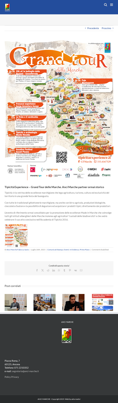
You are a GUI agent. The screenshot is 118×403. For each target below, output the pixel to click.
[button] (7, 302)
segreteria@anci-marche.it (25, 371)
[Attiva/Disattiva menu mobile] (111, 4)
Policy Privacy (12, 376)
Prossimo (106, 28)
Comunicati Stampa (55, 249)
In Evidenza (74, 249)
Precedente (93, 28)
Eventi (66, 249)
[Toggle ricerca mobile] (105, 4)
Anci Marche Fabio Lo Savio (18, 249)
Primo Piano (85, 249)
